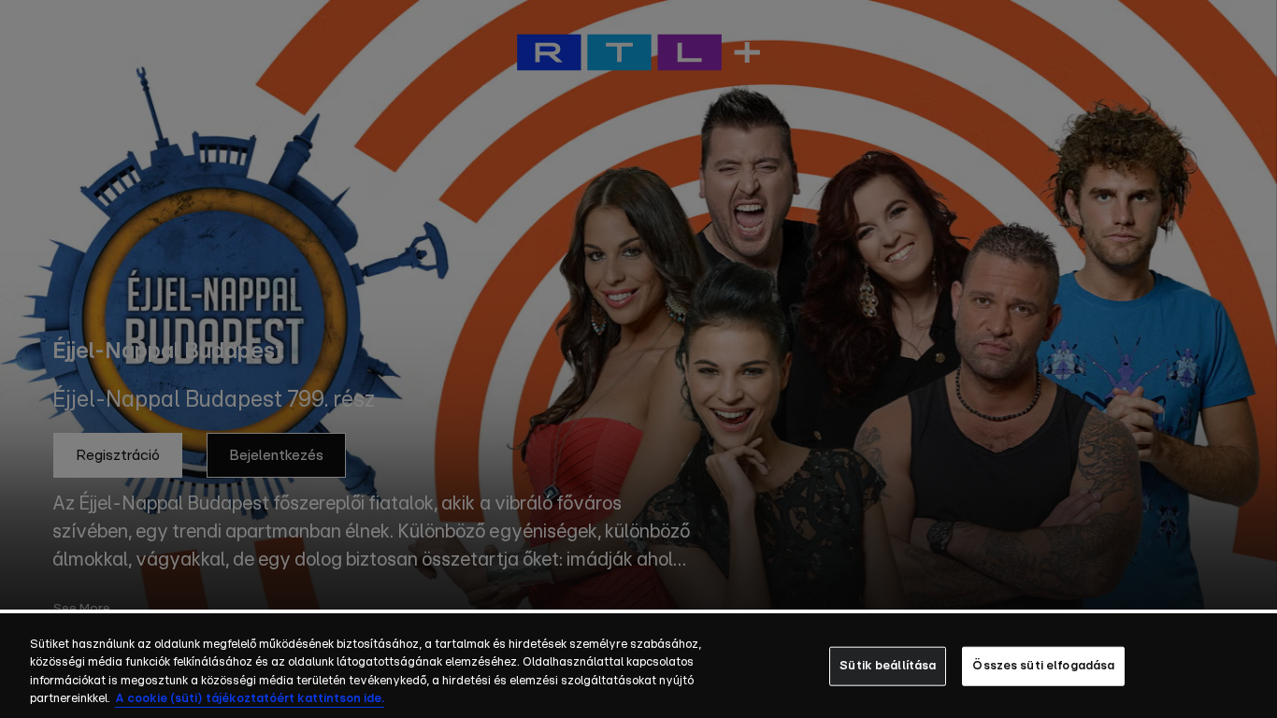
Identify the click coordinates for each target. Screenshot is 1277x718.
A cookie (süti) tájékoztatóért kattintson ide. (249, 699)
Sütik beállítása (887, 666)
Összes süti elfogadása (1043, 666)
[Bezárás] (1247, 664)
